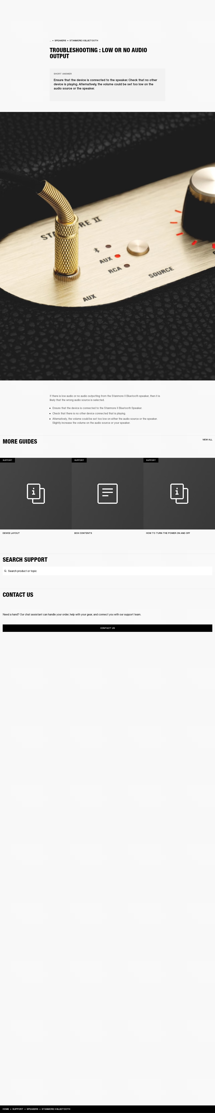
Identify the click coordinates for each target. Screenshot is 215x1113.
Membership (168, 7)
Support (180, 15)
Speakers (60, 40)
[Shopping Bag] (201, 15)
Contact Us (107, 628)
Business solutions (149, 7)
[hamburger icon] (206, 15)
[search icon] (190, 15)
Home (6, 1109)
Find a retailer (184, 7)
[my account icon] (195, 15)
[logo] (13, 13)
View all (207, 439)
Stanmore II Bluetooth (84, 40)
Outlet (198, 7)
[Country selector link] (206, 7)
